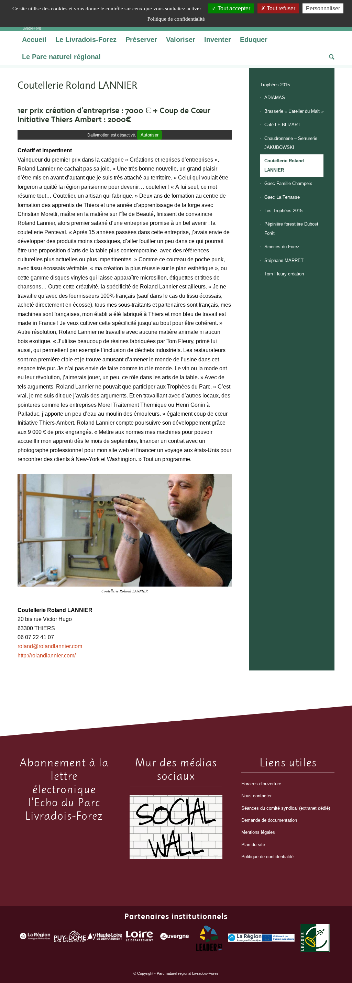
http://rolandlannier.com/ (47, 655)
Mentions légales (258, 832)
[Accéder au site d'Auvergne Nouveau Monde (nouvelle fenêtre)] (174, 937)
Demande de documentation (269, 820)
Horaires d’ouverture (261, 783)
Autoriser (149, 135)
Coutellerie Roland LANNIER (284, 165)
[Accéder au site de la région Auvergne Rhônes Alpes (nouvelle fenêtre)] (35, 937)
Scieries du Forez (281, 246)
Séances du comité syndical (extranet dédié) (285, 808)
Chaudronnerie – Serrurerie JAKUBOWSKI (290, 143)
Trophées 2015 (275, 84)
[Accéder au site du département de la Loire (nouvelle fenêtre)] (139, 937)
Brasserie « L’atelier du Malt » (293, 111)
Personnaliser (323, 8)
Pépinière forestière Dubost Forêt (291, 228)
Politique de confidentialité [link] (176, 19)
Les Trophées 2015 (283, 210)
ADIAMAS (274, 97)
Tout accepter (233, 8)
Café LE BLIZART (282, 124)
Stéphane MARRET (284, 260)
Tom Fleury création (284, 273)
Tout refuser (280, 8)
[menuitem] (34, 39)
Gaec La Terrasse (282, 197)
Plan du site (253, 844)
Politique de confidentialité (267, 856)
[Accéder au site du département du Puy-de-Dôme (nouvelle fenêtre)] (70, 937)
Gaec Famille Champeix (288, 183)
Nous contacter (256, 795)
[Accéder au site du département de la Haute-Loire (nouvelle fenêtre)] (104, 938)
